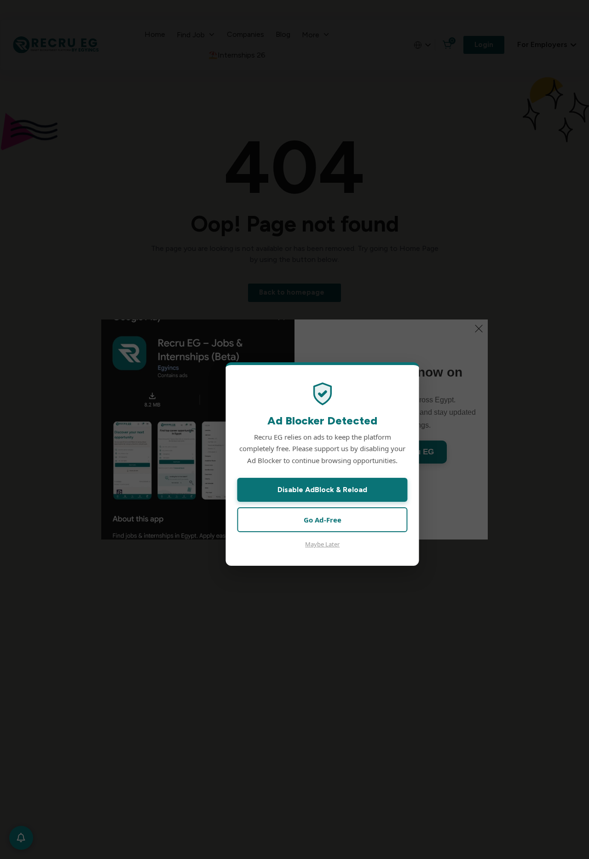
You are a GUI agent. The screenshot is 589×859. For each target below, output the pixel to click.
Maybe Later (322, 544)
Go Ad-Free (322, 519)
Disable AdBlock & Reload (322, 489)
